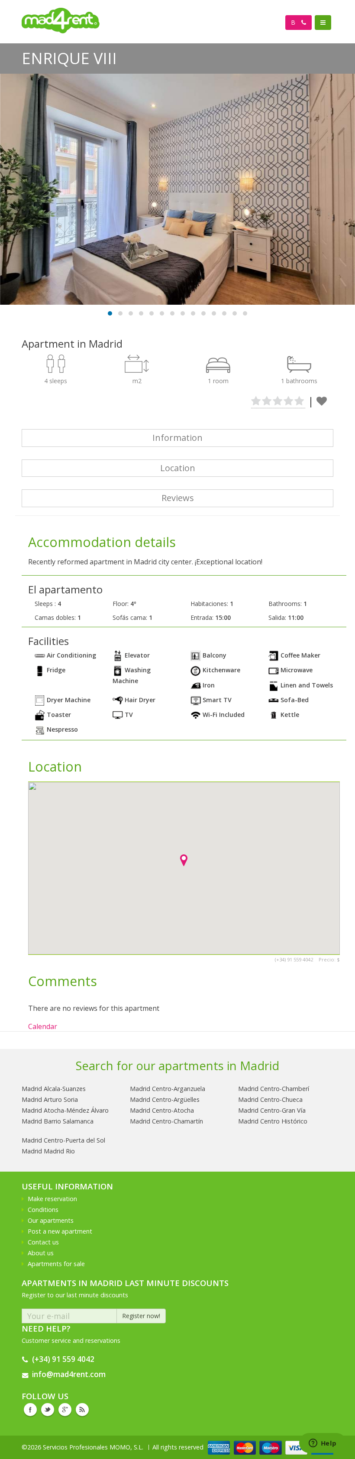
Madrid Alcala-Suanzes (54, 1088)
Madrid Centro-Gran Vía (272, 1110)
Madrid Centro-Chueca (270, 1099)
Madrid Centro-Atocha (162, 1110)
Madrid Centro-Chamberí (273, 1088)
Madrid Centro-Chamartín (166, 1121)
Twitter (47, 1409)
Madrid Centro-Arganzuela (167, 1088)
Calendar (42, 1026)
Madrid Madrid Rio (48, 1151)
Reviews (177, 498)
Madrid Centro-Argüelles (165, 1099)
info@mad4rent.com (69, 1374)
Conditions (43, 1209)
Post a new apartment (60, 1231)
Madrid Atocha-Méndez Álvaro (65, 1110)
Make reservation (52, 1199)
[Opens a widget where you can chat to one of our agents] (322, 1444)
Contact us (43, 1242)
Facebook (30, 1409)
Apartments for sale (56, 1264)
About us (41, 1253)
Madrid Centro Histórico (272, 1121)
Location (177, 468)
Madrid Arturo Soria (50, 1099)
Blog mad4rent (82, 1409)
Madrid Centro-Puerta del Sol (63, 1140)
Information (177, 437)
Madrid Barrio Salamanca (58, 1121)
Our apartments (51, 1220)
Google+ (64, 1409)
